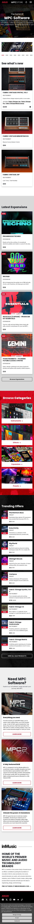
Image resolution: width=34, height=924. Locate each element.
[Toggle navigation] (30, 2)
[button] (17, 379)
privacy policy (7, 906)
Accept (17, 918)
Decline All (17, 921)
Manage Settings (17, 914)
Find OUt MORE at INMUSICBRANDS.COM (15, 886)
